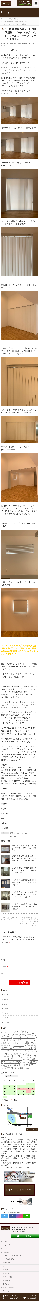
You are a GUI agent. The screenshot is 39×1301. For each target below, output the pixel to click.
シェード (27, 1040)
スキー (5, 1043)
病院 (4, 1065)
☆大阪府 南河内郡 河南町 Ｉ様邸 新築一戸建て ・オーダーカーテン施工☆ (24, 906)
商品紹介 (6, 999)
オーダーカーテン (25, 1034)
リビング (24, 1054)
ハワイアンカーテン (19, 1046)
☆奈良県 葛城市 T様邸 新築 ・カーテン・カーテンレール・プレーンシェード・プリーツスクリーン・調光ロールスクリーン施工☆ (29, 921)
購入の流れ (7, 1263)
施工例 (3, 45)
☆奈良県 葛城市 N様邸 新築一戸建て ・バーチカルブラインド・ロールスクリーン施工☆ (24, 894)
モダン (9, 1053)
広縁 (27, 1062)
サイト (4, 974)
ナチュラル (7, 1045)
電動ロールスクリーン (28, 1068)
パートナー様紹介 (9, 1287)
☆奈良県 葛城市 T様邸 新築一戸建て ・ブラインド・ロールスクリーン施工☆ (23, 870)
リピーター (30, 1054)
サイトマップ (7, 1291)
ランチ (19, 1054)
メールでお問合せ (25, 1236)
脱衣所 (11, 1065)
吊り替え (9, 1062)
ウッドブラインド (21, 1031)
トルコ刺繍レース (25, 1042)
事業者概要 (6, 1280)
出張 (32, 1059)
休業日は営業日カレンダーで (24, 4)
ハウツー (6, 1022)
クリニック (12, 1040)
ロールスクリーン (27, 833)
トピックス (7, 1245)
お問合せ (6, 1284)
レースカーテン (22, 1056)
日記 (5, 1004)
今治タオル (26, 1059)
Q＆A (5, 1266)
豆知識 (6, 1018)
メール (4, 967)
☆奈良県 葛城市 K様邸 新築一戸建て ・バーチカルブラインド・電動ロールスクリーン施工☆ (24, 858)
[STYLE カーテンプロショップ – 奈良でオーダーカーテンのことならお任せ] (6, 4)
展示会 (6, 1008)
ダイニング (11, 1043)
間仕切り (15, 1068)
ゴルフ (18, 1040)
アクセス (6, 1270)
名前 (3, 960)
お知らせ (6, 1013)
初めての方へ (7, 1252)
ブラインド (17, 833)
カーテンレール (24, 1037)
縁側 (7, 1065)
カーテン (6, 1037)
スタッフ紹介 (7, 1277)
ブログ (5, 1248)
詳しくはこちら (31, 1129)
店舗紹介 (6, 1273)
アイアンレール (5, 1032)
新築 (11, 833)
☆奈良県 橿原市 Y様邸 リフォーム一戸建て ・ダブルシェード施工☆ (24, 848)
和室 (17, 1062)
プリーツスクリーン (18, 1049)
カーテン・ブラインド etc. (12, 1255)
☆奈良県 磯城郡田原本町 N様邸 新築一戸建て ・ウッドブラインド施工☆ (23, 882)
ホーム (5, 1241)
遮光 (14, 836)
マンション (28, 1051)
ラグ (15, 1054)
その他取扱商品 (8, 1259)
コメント (5, 943)
